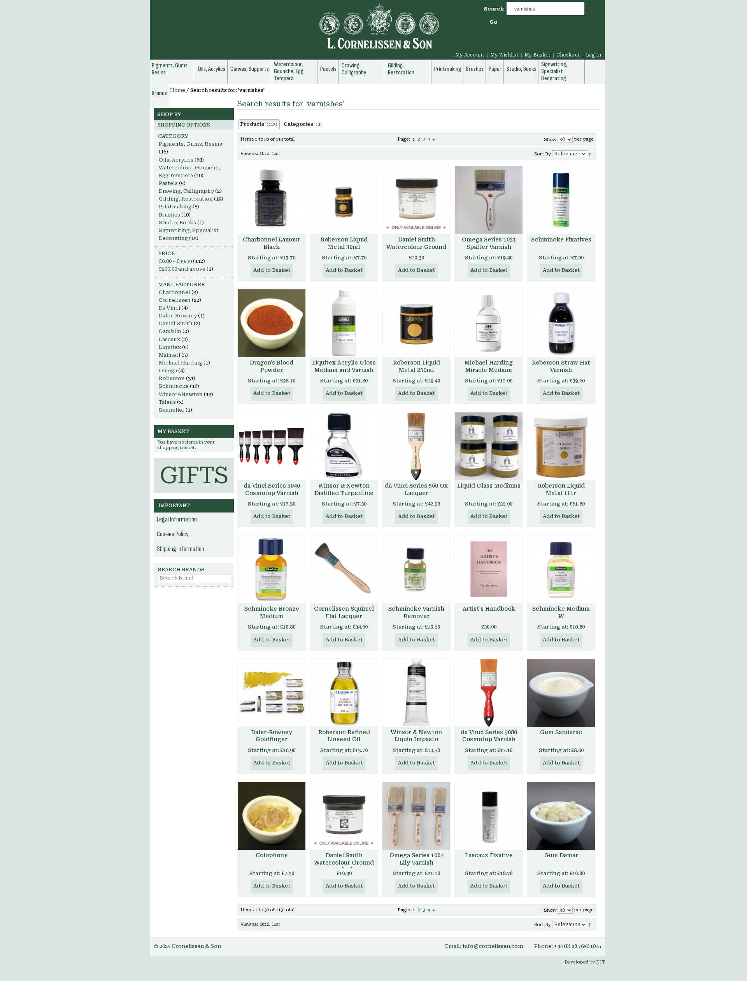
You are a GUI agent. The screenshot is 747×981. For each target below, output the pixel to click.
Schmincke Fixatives (561, 239)
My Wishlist (504, 55)
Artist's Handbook (489, 609)
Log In (593, 55)
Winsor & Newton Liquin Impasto (416, 736)
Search (494, 9)
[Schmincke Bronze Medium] (271, 569)
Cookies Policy (173, 534)
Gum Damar (561, 855)
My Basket (537, 55)
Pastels (168, 183)
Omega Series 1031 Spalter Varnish (489, 243)
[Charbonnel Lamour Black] (271, 200)
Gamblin (170, 331)
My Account (469, 55)
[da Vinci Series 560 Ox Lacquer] (416, 446)
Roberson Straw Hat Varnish (561, 366)
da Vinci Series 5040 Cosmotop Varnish (272, 489)
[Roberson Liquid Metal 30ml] (344, 200)
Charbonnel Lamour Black (271, 243)
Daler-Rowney (178, 316)
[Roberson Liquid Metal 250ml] (416, 323)
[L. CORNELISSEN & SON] (296, 30)
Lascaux (169, 339)
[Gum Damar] (561, 816)
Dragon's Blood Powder (271, 366)
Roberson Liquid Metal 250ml (416, 366)
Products (258, 124)
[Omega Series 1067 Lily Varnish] (416, 816)
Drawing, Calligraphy (186, 191)
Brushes (169, 215)
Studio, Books (177, 222)
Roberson (172, 378)
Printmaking (175, 207)
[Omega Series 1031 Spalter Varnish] (489, 200)
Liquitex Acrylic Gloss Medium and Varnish (344, 366)
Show (550, 139)
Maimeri (169, 355)
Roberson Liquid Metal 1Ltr (561, 489)
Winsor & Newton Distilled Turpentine (344, 489)
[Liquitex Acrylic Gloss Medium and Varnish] (344, 323)
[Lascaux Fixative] (489, 816)
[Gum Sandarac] (561, 693)
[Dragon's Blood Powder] (271, 323)
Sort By (542, 154)
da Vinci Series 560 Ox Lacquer (416, 489)
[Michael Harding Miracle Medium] (489, 323)
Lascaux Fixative (489, 855)
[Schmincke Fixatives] (561, 200)
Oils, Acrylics (176, 160)
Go (493, 22)
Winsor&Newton (181, 394)
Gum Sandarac (561, 732)
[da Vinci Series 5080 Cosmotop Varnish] (489, 693)
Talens (167, 402)
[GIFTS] (194, 462)
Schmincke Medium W (561, 612)
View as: (249, 153)
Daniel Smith (176, 323)
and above (182, 269)
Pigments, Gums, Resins (190, 144)
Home (177, 90)
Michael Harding (180, 363)
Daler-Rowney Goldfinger (271, 736)
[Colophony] (271, 816)
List (276, 153)
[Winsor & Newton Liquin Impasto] (416, 693)
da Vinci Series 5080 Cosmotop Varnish (489, 736)
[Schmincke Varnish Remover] (416, 569)
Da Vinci (169, 308)
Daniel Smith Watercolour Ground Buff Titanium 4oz (416, 246)
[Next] (434, 139)
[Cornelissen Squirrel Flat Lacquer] (344, 569)
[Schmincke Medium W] (561, 569)
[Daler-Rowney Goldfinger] (271, 693)
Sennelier (171, 410)
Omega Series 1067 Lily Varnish (416, 859)
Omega (168, 370)
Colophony (272, 855)
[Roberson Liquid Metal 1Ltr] (561, 446)
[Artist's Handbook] (489, 569)
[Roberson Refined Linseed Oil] (344, 693)
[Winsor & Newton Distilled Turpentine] (344, 446)
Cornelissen (175, 300)
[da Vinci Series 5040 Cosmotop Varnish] (271, 446)
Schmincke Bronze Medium (271, 612)
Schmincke (174, 386)
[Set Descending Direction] (589, 153)
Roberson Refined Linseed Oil (344, 736)
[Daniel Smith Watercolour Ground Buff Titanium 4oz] (416, 200)
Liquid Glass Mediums (489, 486)
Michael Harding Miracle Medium (489, 366)
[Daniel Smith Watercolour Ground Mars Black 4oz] (344, 816)
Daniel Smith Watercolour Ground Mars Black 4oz (344, 862)
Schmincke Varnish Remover (416, 612)
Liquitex (170, 347)
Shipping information (180, 549)
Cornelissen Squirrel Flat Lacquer (344, 612)
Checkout (568, 55)
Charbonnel (174, 292)
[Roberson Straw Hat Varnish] (561, 323)
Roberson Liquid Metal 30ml (344, 243)
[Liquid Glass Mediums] (489, 446)
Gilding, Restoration (186, 199)
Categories (303, 124)
